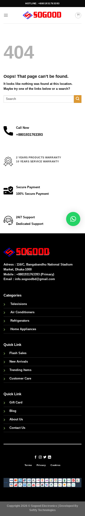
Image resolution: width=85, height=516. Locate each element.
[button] (73, 219)
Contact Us (17, 428)
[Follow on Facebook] (35, 457)
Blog (12, 411)
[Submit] (77, 99)
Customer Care (20, 378)
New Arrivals (18, 361)
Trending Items (20, 370)
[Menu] (6, 15)
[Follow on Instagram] (40, 457)
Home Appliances (23, 329)
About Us (16, 419)
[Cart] (78, 15)
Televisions (18, 304)
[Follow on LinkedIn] (49, 457)
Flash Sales (17, 353)
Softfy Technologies (42, 510)
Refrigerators (19, 320)
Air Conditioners (22, 312)
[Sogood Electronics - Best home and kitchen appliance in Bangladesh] (42, 15)
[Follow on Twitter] (44, 457)
